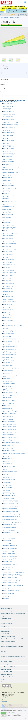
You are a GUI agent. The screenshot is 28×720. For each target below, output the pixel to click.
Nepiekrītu (4, 715)
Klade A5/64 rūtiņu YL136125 (8, 265)
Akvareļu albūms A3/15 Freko (8, 119)
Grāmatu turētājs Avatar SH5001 (8, 211)
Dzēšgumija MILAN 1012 (7, 174)
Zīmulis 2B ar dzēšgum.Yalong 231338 (10, 564)
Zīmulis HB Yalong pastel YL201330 (9, 591)
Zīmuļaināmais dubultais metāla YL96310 (10, 503)
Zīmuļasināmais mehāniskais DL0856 (9, 529)
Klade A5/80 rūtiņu (6, 267)
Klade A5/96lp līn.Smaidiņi (8, 275)
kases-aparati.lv (5, 701)
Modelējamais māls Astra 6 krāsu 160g (10, 375)
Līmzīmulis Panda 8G (7, 310)
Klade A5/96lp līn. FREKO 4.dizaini (9, 272)
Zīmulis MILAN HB (6, 599)
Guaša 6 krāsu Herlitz (7, 217)
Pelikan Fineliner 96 (6, 405)
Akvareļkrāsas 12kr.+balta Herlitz (9, 111)
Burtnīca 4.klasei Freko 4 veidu (8, 146)
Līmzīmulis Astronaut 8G (7, 304)
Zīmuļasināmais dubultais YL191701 (9, 524)
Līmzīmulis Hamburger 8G (8, 309)
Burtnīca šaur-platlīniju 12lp (8, 106)
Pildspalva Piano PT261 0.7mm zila (9, 426)
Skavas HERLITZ (6, 464)
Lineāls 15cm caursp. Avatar (8, 318)
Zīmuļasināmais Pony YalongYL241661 (10, 513)
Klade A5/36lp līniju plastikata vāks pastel (10, 233)
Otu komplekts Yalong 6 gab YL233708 (10, 392)
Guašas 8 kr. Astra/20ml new (8, 220)
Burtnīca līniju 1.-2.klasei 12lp (8, 148)
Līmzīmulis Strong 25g (7, 314)
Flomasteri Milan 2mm (7, 191)
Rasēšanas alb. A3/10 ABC (7, 458)
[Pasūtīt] (26, 14)
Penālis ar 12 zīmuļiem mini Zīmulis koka (10, 406)
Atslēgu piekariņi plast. (7, 125)
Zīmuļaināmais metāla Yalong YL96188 (10, 508)
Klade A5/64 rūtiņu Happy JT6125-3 (9, 264)
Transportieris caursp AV (7, 487)
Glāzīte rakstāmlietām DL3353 (8, 206)
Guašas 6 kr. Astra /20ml (7, 219)
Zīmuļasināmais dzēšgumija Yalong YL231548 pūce (12, 525)
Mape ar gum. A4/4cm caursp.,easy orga (10, 344)
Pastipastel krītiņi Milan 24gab (8, 403)
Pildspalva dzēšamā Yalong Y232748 (9, 410)
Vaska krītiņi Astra (6, 490)
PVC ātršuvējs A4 (6, 455)
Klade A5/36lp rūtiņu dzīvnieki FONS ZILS (10, 243)
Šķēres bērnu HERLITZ (7, 477)
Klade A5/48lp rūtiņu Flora (8, 251)
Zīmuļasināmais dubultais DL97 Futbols (10, 519)
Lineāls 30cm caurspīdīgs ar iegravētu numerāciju (12, 330)
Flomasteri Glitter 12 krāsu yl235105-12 (10, 201)
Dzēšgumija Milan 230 (7, 175)
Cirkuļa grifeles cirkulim (7, 156)
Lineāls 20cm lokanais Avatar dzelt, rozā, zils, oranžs (12, 325)
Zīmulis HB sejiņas (6, 569)
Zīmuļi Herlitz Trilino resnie (8, 561)
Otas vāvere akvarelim (7, 386)
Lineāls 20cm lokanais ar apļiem (8, 323)
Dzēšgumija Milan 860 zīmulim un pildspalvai (11, 183)
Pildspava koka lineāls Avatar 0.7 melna (10, 440)
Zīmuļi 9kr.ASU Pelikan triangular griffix (10, 558)
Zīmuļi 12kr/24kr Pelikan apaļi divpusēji (10, 548)
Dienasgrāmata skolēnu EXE (8, 169)
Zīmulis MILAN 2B (6, 595)
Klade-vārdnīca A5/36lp (7, 288)
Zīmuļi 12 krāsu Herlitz (7, 540)
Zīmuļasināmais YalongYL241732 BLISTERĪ (11, 532)
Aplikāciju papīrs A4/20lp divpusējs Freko (10, 124)
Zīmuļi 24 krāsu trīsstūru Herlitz (8, 551)
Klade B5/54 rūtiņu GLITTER (8, 285)
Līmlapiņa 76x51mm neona (8, 299)
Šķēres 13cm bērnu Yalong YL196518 (10, 471)
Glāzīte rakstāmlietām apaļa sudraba (9, 204)
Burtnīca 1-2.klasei (6, 129)
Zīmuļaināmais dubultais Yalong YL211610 (11, 501)
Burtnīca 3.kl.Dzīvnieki (7, 141)
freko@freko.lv (4, 697)
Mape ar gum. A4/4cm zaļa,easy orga (9, 347)
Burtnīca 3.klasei (6, 143)
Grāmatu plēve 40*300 (7, 207)
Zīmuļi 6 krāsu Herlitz (7, 554)
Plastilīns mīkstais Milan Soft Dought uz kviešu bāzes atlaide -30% (14, 451)
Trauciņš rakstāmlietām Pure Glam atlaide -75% (11, 488)
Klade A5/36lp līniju (6, 230)
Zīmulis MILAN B (6, 596)
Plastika (4, 443)
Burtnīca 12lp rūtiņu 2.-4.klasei (8, 138)
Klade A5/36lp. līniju (7, 246)
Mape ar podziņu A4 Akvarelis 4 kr (9, 355)
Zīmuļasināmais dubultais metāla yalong (10, 521)
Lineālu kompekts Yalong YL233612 (9, 339)
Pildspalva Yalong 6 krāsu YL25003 (9, 432)
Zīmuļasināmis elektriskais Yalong (9, 537)
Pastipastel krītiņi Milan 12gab (8, 402)
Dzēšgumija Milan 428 (7, 180)
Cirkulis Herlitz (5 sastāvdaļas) (8, 161)
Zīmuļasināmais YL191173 (8, 535)
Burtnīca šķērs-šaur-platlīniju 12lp (9, 153)
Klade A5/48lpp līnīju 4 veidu (8, 259)
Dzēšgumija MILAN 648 (7, 182)
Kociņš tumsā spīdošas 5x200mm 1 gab (10, 289)
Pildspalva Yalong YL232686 (8, 434)
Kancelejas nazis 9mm (7, 222)
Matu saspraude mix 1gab (7, 373)
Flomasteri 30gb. (6, 198)
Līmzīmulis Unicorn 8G (7, 315)
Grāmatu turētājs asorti (7, 209)
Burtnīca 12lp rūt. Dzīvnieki (8, 135)
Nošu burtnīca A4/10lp (7, 376)
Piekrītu (3, 712)
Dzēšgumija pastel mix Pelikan (8, 185)
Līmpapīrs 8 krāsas (6, 302)
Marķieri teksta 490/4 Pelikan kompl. (9, 367)
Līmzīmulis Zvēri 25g (7, 317)
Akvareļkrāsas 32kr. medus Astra (9, 114)
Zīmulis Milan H (6, 598)
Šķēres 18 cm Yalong (7, 108)
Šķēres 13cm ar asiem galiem (8, 469)
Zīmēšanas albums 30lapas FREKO (9, 493)
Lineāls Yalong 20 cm (7, 336)
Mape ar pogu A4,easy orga (8, 363)
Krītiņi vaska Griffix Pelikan (8, 291)
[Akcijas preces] (11, 14)
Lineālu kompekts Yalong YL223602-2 (10, 338)
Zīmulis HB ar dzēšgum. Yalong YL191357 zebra (12, 580)
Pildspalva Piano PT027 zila (8, 419)
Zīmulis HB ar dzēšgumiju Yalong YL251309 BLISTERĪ (13, 585)
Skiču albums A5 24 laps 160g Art (9, 479)
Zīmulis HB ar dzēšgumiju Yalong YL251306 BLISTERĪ (13, 583)
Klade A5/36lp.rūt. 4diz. (7, 248)
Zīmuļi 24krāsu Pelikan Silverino (9, 553)
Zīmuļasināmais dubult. (7, 517)
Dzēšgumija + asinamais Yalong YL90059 (10, 170)
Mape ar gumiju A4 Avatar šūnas (9, 351)
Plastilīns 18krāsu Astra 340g (8, 448)
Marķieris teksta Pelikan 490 (8, 370)
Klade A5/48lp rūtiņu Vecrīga (8, 254)
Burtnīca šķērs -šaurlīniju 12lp (8, 151)
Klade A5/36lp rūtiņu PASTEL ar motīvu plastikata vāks (13, 244)
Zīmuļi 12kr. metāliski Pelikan (8, 546)
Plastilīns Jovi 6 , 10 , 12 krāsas (8, 445)
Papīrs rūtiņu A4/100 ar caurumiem (9, 400)
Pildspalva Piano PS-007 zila (8, 416)
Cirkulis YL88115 (6, 166)
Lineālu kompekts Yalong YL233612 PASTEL (11, 341)
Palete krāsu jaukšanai (7, 397)
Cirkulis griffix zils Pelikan (8, 159)
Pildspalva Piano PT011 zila (8, 418)
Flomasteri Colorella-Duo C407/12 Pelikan (10, 199)
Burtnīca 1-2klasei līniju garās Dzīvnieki (10, 130)
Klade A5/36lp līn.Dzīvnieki (8, 228)
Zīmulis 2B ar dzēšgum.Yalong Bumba (10, 566)
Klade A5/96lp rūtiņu (7, 280)
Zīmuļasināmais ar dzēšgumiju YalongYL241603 (11, 514)
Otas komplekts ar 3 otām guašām (9, 383)
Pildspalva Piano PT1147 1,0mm (9, 421)
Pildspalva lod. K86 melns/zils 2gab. (9, 413)
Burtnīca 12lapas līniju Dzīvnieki (9, 132)
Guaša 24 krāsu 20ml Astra (8, 214)
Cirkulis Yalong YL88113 (7, 164)
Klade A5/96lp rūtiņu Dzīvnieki (8, 283)
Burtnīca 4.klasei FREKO (7, 145)
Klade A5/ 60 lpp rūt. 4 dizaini (8, 225)
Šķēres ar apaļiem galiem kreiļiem (9, 476)
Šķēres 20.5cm (5, 474)
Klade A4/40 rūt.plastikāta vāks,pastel (9, 227)
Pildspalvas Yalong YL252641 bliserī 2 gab (10, 437)
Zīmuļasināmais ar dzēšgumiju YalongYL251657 (11, 516)
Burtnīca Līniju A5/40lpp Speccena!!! (9, 104)
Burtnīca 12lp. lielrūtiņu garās (8, 140)
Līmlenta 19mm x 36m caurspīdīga (9, 301)
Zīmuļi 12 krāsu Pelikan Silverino (9, 543)
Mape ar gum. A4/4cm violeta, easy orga (10, 346)
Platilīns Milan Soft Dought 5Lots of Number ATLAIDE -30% (14, 453)
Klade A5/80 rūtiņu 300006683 (8, 270)
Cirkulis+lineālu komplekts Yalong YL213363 (11, 167)
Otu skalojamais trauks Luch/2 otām (9, 395)
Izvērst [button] (25, 710)
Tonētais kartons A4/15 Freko (8, 485)
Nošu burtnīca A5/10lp (7, 378)
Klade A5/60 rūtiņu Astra (7, 262)
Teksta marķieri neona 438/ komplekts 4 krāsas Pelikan (12, 480)
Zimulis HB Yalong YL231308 (8, 593)
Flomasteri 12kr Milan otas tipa (8, 195)
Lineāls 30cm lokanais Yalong (8, 333)
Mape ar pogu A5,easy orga (8, 365)
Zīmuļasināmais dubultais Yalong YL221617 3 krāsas (12, 522)
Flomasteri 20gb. (6, 196)
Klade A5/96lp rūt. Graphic (8, 278)
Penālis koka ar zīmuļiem (7, 408)
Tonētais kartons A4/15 (7, 484)
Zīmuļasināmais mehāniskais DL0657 (9, 527)
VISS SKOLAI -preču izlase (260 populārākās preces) (12, 100)
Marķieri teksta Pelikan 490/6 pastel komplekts (11, 368)
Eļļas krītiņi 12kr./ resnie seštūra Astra (9, 188)
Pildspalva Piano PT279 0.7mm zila (9, 427)
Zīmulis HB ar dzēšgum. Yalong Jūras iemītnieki (11, 574)
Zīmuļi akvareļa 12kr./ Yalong (8, 559)
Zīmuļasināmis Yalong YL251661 (9, 538)
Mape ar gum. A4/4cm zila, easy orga (9, 349)
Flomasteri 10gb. (6, 193)
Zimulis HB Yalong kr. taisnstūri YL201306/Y (11, 590)
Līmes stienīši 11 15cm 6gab (8, 296)
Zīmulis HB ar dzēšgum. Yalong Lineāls (10, 577)
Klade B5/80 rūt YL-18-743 (8, 286)
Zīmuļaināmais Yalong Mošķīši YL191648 (10, 500)
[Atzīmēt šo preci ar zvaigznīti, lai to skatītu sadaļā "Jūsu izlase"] (3, 68)
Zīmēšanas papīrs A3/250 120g (8, 498)
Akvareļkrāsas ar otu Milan (8, 116)
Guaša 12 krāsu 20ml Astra (8, 212)
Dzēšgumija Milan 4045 (7, 177)
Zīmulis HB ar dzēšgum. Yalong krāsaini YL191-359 (12, 575)
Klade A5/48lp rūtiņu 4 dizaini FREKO (10, 249)
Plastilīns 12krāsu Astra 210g (8, 447)
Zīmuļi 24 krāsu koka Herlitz (8, 550)
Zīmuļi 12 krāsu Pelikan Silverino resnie (10, 545)
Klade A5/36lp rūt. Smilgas (8, 235)
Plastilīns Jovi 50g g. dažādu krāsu (9, 450)
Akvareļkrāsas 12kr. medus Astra (9, 109)
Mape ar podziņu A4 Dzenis (8, 357)
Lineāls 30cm (5, 326)
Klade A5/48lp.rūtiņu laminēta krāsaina (10, 256)
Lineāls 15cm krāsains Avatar (8, 320)
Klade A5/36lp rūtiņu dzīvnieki (8, 241)
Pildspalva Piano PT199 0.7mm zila (9, 424)
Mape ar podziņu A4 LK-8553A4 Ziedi (10, 359)
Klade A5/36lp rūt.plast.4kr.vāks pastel (10, 236)
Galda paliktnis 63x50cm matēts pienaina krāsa (11, 203)
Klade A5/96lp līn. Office (7, 273)
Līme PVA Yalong (6, 294)
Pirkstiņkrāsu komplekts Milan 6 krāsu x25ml (11, 442)
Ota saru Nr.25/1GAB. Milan (8, 381)
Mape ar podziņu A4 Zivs (7, 362)
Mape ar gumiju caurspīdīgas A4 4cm (9, 354)
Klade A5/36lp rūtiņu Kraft (8, 238)
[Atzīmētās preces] (15, 14)
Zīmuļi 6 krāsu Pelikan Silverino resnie (10, 556)
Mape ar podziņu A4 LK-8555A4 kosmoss (10, 360)
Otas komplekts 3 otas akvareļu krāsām (10, 384)
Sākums (2, 17)
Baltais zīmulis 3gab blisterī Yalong (9, 127)
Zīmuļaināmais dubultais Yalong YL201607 (11, 506)
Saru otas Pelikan (6, 461)
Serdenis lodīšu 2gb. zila (7, 463)
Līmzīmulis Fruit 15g (7, 307)
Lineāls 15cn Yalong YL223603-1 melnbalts (11, 322)
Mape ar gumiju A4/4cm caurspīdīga (9, 352)
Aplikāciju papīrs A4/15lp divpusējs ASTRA (11, 122)
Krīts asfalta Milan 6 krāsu (7, 293)
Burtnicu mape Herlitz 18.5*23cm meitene (10, 154)
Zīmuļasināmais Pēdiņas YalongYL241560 (10, 511)
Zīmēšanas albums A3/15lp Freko (9, 495)
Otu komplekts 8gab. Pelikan (8, 390)
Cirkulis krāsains (6, 162)
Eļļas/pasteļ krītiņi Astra (7, 190)
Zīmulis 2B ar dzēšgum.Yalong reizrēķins (10, 567)
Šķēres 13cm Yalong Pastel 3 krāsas (9, 472)
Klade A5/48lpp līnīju (7, 257)
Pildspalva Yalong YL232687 (8, 435)
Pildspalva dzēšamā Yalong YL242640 (10, 411)
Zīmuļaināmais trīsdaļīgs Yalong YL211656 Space (12, 509)
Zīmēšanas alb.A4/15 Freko (8, 492)
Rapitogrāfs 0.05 (6, 456)
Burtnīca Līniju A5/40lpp (7, 103)
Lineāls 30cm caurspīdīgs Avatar (8, 331)
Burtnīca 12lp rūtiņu (6, 137)
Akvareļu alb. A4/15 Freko (8, 117)
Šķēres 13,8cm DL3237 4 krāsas (9, 466)
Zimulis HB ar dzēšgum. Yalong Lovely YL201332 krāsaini (13, 572)
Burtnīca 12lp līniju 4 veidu (8, 133)
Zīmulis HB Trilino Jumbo (7, 588)
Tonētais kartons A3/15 (7, 482)
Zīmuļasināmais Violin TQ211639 (9, 530)
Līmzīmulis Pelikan (6, 312)
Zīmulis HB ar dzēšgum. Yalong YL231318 (10, 582)
